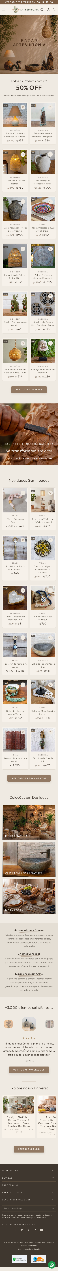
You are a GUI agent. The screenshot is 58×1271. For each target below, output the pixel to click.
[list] (29, 960)
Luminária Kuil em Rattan (15, 182)
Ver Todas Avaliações (29, 1073)
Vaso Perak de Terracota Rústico (42, 182)
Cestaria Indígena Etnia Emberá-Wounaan (43, 569)
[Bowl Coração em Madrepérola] (15, 598)
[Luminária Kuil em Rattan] (15, 162)
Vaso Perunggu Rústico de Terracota (16, 229)
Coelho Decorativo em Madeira (15, 324)
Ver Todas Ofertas (28, 389)
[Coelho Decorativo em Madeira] (15, 303)
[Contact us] (52, 1265)
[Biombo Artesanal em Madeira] (15, 739)
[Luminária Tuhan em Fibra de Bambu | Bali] (15, 351)
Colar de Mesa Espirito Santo (43, 712)
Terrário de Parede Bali (43, 760)
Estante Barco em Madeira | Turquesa (42, 135)
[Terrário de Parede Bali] (42, 739)
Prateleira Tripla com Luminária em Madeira (42, 520)
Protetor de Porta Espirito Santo (15, 568)
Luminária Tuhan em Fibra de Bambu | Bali (15, 371)
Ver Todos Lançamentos (29, 778)
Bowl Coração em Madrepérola (15, 618)
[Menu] (3, 9)
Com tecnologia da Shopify (29, 1253)
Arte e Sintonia (17, 1246)
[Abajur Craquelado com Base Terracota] (15, 114)
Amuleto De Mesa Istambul (43, 618)
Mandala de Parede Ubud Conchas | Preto (42, 324)
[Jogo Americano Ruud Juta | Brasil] (42, 209)
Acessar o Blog (29, 1152)
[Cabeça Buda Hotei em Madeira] (42, 351)
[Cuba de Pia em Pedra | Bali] (42, 645)
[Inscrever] (54, 1212)
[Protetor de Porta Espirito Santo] (15, 547)
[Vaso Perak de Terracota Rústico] (42, 162)
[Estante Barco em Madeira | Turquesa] (42, 114)
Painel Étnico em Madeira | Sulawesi (42, 276)
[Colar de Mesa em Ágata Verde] (15, 692)
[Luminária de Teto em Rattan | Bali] (15, 256)
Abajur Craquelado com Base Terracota (15, 135)
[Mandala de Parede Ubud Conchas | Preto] (42, 303)
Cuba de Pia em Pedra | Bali (43, 665)
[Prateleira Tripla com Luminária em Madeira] (42, 500)
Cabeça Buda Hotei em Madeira (43, 371)
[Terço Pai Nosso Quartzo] (15, 500)
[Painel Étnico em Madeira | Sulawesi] (42, 256)
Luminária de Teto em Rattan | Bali (15, 276)
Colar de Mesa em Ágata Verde (15, 712)
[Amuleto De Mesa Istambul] (42, 598)
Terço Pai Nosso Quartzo (15, 520)
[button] (42, 9)
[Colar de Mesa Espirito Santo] (42, 692)
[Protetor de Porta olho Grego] (15, 645)
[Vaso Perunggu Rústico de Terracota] (15, 209)
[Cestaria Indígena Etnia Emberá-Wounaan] (42, 547)
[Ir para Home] (25, 9)
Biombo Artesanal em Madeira (15, 760)
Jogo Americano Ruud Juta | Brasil (43, 229)
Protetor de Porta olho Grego (16, 665)
